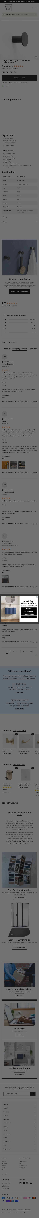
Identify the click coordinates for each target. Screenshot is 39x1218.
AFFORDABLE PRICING (29, 617)
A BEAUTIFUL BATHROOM (29, 614)
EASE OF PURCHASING (29, 611)
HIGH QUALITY (29, 608)
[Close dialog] (37, 597)
